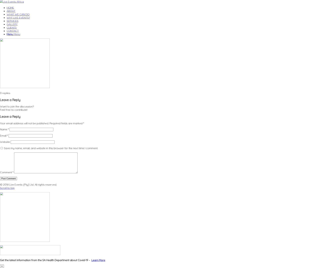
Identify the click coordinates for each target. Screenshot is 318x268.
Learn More (98, 260)
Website (5, 142)
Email (4, 135)
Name (4, 129)
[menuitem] (162, 7)
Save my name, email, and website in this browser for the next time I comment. (51, 148)
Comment (6, 172)
